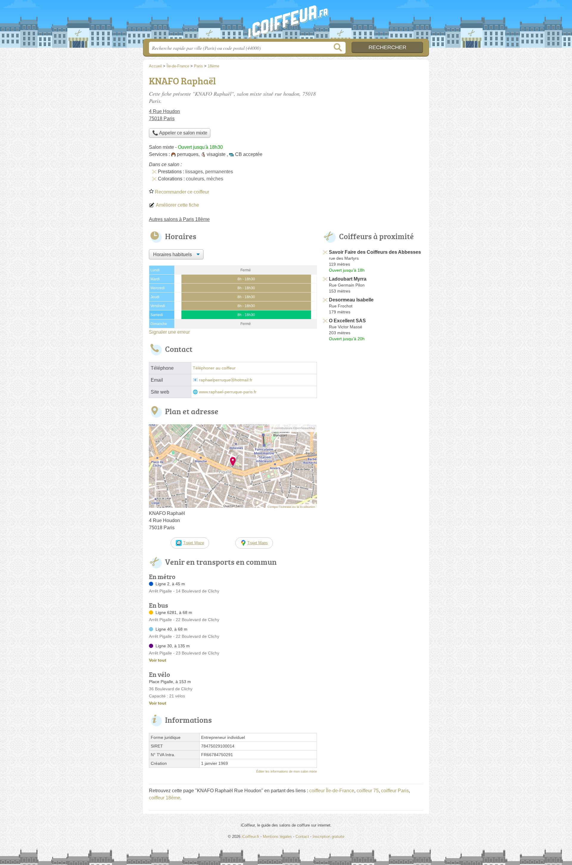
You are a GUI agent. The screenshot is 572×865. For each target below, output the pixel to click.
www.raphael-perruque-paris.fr (228, 392)
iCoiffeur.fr (286, 21)
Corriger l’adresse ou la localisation (291, 506)
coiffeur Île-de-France (331, 790)
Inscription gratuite (328, 836)
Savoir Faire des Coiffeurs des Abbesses (375, 252)
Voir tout (157, 660)
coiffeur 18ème (164, 797)
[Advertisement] (373, 115)
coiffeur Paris (395, 790)
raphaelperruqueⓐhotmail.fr (225, 380)
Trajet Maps (257, 543)
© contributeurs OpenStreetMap (293, 428)
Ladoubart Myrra (347, 278)
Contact (302, 836)
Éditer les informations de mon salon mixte (286, 771)
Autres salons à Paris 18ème (179, 219)
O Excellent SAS (347, 320)
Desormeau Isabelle (351, 299)
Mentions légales (277, 836)
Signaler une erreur (169, 332)
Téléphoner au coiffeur (214, 368)
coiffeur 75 (368, 790)
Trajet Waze (193, 543)
